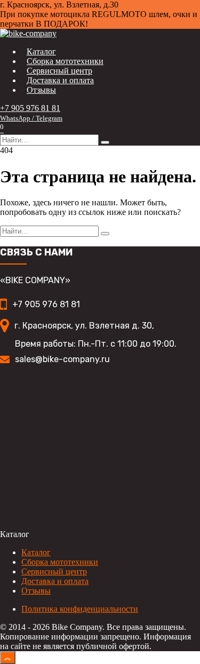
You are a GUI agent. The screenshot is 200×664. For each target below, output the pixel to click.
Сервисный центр (59, 70)
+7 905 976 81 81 (31, 112)
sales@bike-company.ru (62, 359)
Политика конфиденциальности (79, 608)
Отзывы (41, 89)
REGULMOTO (120, 14)
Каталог (41, 51)
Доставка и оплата (60, 80)
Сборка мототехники (65, 61)
